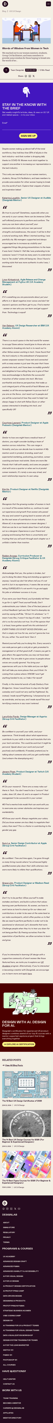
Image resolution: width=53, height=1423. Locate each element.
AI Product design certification (19, 1286)
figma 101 (7, 1355)
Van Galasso (8, 325)
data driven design (12, 1296)
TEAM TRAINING (10, 1398)
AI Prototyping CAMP (13, 1291)
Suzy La (6, 843)
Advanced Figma (11, 1266)
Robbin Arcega (9, 555)
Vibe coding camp (12, 1316)
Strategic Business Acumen (17, 1311)
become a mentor (12, 1403)
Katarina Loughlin (11, 198)
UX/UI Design (15, 11)
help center (9, 1379)
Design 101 (8, 1320)
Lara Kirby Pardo (10, 716)
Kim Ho (5, 489)
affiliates (8, 1413)
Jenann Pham (8, 771)
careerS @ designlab (13, 1408)
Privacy (7, 1237)
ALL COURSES (9, 1365)
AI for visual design (13, 1276)
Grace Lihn (7, 883)
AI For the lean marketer (16, 1345)
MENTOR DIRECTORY (12, 1418)
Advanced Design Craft (15, 1261)
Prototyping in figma (13, 1306)
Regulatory (9, 1232)
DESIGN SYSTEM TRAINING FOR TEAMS (20, 1340)
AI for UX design (11, 1281)
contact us (9, 1384)
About (6, 1222)
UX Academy (9, 1256)
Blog (4, 11)
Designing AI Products (14, 1301)
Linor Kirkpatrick (10, 279)
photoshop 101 (10, 1360)
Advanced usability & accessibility (21, 1271)
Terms (6, 1242)
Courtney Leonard (11, 422)
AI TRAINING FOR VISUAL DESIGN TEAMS (21, 1330)
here (30, 973)
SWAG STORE (9, 1227)
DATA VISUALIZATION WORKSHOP (18, 1335)
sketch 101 (8, 1350)
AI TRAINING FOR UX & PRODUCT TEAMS (21, 1325)
